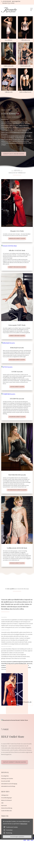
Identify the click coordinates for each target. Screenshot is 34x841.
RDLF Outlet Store (12, 736)
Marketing (9, 833)
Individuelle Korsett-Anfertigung (9, 783)
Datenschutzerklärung (6, 808)
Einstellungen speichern (17, 836)
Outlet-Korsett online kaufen (14, 762)
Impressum (4, 805)
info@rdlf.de (17, 1)
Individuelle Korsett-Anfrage (8, 786)
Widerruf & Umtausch (6, 800)
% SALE (5, 729)
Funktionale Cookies (12, 827)
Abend (10, 139)
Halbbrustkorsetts (23, 125)
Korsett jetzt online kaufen (13, 154)
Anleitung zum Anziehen (7, 778)
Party (19, 139)
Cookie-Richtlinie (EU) (6, 810)
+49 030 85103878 (6, 1)
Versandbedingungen (6, 797)
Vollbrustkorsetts (13, 125)
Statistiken (9, 830)
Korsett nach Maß (5, 781)
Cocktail (28, 139)
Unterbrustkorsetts (6, 127)
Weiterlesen (23, 823)
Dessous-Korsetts (14, 143)
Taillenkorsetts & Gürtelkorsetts (20, 127)
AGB (2, 803)
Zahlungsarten (4, 795)
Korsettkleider (5, 125)
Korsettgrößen (5, 776)
